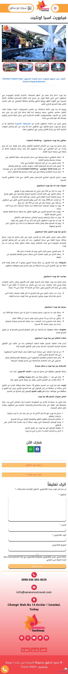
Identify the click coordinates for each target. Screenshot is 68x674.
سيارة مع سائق (18, 8)
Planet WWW (28, 666)
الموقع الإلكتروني (59, 545)
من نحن (35, 649)
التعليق (62, 494)
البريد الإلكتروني (59, 535)
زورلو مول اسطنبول (33, 465)
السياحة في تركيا (24, 662)
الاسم (63, 525)
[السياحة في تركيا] (42, 8)
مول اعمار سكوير (34, 474)
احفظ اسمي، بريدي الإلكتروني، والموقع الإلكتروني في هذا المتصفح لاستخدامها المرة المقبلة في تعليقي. (35, 558)
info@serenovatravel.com (34, 592)
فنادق (43, 649)
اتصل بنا (25, 649)
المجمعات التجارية (23, 123)
